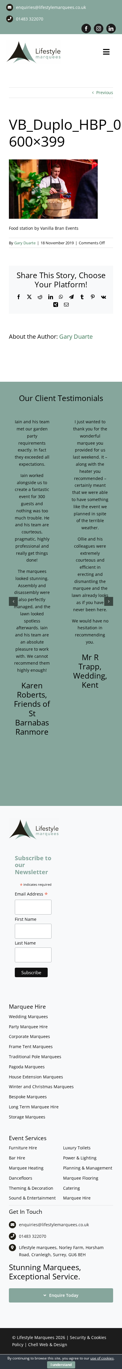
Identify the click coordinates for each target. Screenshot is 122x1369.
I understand (61, 1365)
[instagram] (98, 28)
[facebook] (86, 28)
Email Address (31, 895)
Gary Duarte (25, 242)
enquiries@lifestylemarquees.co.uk (51, 7)
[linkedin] (111, 28)
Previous (104, 92)
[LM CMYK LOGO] (33, 42)
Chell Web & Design (47, 1344)
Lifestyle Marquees (35, 1337)
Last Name (25, 943)
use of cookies (102, 1358)
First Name (25, 919)
